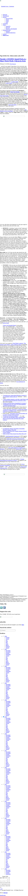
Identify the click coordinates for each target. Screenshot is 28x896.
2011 (6, 852)
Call (4, 412)
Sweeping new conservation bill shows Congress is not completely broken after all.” (15, 396)
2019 (6, 716)
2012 (6, 835)
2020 (6, 700)
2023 (6, 649)
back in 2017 (19, 449)
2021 (6, 683)
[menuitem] (15, 14)
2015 (6, 784)
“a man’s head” (8, 83)
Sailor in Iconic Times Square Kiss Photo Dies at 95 (14, 433)
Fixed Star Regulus (15, 91)
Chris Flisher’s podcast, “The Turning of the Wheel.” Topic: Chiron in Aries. (13, 344)
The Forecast (13, 64)
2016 (6, 767)
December (8, 650)
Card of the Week (12, 104)
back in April (6, 323)
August (7, 638)
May (7, 642)
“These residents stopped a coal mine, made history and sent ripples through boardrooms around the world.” (15, 400)
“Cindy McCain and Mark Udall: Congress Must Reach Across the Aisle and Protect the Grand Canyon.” (14, 418)
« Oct (1, 888)
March (7, 645)
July (7, 640)
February (8, 646)
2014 (6, 801)
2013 (6, 818)
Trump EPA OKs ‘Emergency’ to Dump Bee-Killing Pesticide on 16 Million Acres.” (15, 410)
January (7, 647)
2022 (6, 666)
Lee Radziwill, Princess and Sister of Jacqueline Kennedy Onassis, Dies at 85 (14, 429)
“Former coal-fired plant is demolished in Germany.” (15, 403)
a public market (14, 81)
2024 (6, 636)
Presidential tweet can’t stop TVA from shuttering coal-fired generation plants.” (14, 405)
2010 (6, 868)
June (7, 641)
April (7, 644)
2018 (6, 733)
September (8, 654)
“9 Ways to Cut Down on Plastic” (10, 416)
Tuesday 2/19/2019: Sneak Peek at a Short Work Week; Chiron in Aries (13, 60)
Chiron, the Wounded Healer (9, 325)
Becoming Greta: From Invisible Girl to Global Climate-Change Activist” (15, 414)
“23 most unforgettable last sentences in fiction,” (12, 459)
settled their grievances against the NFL (15, 438)
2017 (6, 750)
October (7, 637)
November (8, 651)
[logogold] (7, 6)
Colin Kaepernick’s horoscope (12, 436)
